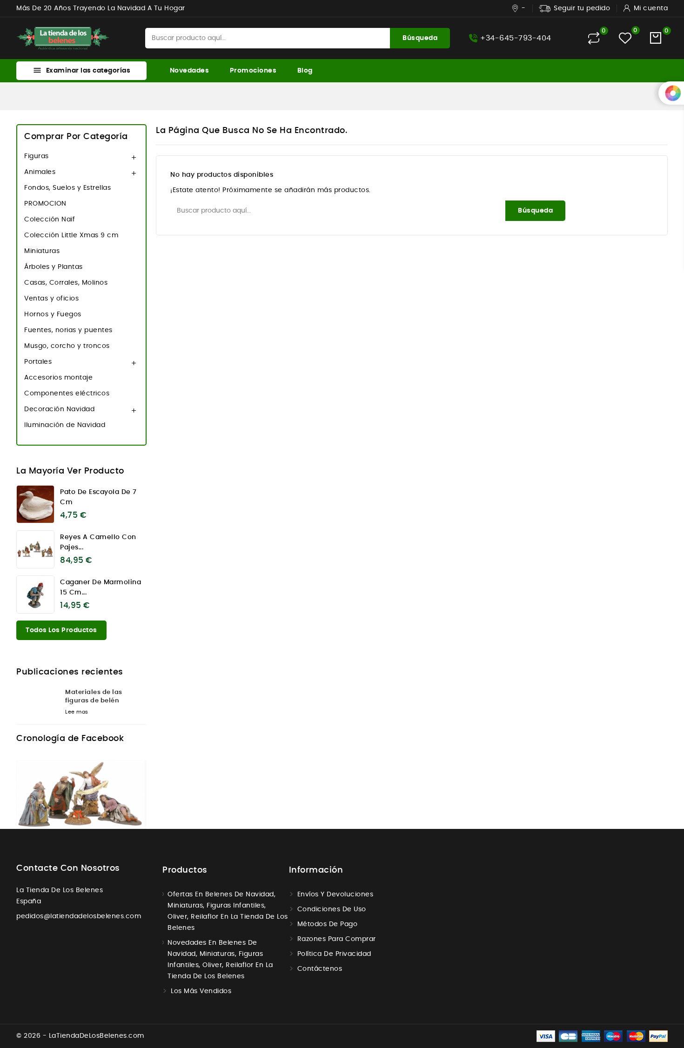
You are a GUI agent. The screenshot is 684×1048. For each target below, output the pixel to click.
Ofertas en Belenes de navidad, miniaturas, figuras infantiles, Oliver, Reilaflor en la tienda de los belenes (228, 911)
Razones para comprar (336, 939)
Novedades (189, 70)
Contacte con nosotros (68, 868)
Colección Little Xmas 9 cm (71, 235)
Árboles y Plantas (53, 267)
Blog (305, 70)
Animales (39, 172)
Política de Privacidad (334, 954)
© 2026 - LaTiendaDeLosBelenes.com (80, 1036)
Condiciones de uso (331, 909)
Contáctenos (319, 969)
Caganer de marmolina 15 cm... (100, 587)
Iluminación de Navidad (64, 425)
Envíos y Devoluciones (335, 894)
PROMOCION (45, 203)
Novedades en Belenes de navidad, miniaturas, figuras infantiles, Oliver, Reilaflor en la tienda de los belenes (220, 960)
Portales (38, 362)
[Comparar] (593, 38)
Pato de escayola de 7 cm (98, 497)
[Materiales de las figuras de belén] (37, 703)
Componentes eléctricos (66, 393)
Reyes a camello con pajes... (98, 542)
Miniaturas (42, 251)
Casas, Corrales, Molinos (65, 283)
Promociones (253, 70)
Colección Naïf (49, 219)
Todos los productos (61, 630)
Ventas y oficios (51, 298)
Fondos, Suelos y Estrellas (67, 188)
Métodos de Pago (327, 924)
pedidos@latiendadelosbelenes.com (78, 916)
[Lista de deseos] (625, 38)
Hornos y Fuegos (52, 314)
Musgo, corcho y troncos (67, 346)
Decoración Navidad (59, 409)
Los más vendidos (201, 991)
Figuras (36, 156)
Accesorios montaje (58, 377)
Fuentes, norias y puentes (68, 330)
